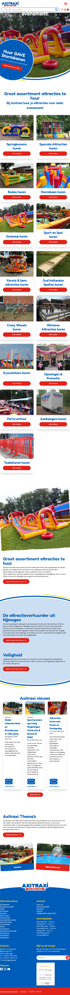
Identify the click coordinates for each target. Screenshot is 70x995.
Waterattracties (52, 867)
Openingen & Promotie (8, 931)
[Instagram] (5, 969)
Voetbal (17, 867)
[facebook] (1, 969)
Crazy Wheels (5, 924)
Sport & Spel (4, 915)
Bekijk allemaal (35, 795)
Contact (39, 911)
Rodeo (2, 909)
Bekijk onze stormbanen (12, 66)
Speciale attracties (7, 907)
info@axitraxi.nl (10, 960)
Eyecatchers (4, 929)
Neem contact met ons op (14, 582)
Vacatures (40, 909)
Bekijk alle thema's (12, 835)
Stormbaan (4, 911)
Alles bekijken (16, 153)
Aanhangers (4, 935)
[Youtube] (8, 969)
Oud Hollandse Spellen (8, 920)
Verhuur (8, 717)
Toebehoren (4, 938)
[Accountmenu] (62, 9)
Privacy (23, 992)
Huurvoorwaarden (42, 907)
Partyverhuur (5, 933)
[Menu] (65, 4)
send (68, 958)
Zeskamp (3, 913)
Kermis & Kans (5, 918)
